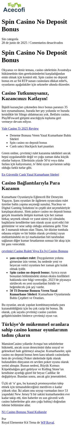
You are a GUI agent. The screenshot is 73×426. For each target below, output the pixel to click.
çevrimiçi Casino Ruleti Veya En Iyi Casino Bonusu (35, 251)
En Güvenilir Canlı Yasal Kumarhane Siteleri (30, 174)
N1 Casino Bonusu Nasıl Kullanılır (24, 412)
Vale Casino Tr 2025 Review (20, 128)
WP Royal (47, 422)
